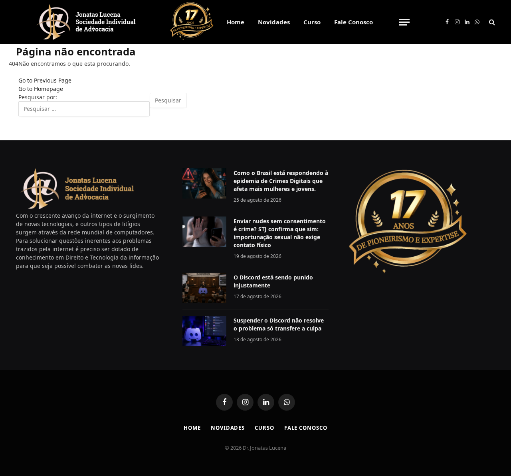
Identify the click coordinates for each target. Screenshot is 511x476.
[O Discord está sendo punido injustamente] (204, 288)
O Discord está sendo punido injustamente (273, 281)
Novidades (274, 22)
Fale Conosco (353, 22)
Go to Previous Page (44, 80)
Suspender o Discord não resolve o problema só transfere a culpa (279, 324)
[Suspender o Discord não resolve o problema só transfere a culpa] (204, 331)
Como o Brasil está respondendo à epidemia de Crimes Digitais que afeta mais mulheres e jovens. (281, 181)
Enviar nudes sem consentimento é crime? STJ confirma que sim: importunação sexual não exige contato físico (280, 233)
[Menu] (404, 22)
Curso (312, 22)
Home (235, 22)
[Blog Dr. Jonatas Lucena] (86, 22)
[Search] (491, 22)
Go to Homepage (40, 88)
